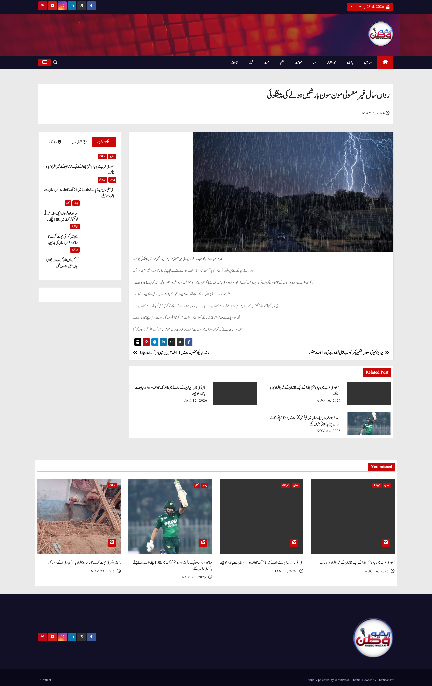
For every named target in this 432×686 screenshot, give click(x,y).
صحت (266, 62)
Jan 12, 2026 (195, 401)
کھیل (251, 62)
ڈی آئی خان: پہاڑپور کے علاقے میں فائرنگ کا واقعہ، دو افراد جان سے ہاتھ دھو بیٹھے (262, 563)
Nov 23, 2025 (329, 431)
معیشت (299, 62)
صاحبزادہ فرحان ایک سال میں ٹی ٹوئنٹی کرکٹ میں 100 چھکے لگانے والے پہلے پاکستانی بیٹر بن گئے (172, 566)
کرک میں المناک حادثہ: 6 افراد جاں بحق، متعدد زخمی (61, 263)
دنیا (314, 62)
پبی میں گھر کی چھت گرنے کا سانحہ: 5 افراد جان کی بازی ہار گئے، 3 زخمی (63, 243)
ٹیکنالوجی (234, 62)
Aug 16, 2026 (329, 401)
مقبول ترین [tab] (77, 142)
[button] (56, 63)
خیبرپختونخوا (331, 62)
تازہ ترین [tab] (102, 142)
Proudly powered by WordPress (328, 680)
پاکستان (350, 62)
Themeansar (385, 680)
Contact (45, 680)
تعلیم (282, 62)
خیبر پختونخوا (102, 156)
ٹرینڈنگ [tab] (53, 142)
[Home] (386, 62)
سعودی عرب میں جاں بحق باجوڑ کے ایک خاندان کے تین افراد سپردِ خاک (357, 563)
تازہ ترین (368, 62)
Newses (367, 680)
